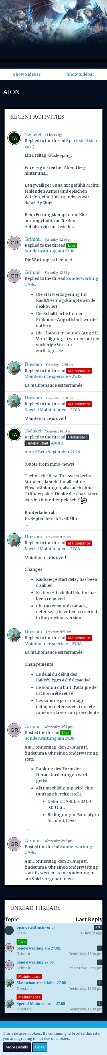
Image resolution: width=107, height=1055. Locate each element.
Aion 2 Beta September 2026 (52, 451)
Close (40, 1047)
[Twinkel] (14, 180)
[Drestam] (14, 374)
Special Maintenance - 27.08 (52, 409)
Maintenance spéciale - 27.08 (53, 376)
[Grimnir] (14, 249)
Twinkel (33, 134)
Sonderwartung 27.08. (36, 962)
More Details (17, 1047)
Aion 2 (57, 443)
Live (22, 942)
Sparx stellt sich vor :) (36, 927)
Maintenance (29, 976)
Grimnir (33, 239)
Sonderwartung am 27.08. (50, 251)
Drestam (33, 364)
